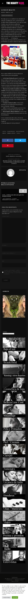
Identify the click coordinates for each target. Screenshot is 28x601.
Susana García (19, 579)
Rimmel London (11, 133)
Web (3, 261)
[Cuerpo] (14, 456)
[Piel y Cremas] (14, 443)
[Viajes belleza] (14, 523)
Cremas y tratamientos (7, 15)
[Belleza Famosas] (14, 470)
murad (4, 133)
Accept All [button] (15, 597)
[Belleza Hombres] (14, 496)
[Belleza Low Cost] (14, 403)
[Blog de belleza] (14, 483)
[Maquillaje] (14, 416)
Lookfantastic (11, 131)
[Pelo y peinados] (14, 430)
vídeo (9, 38)
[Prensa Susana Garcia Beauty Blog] (14, 536)
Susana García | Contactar (14, 317)
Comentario (6, 216)
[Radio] (14, 549)
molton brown (20, 131)
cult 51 (4, 131)
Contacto (9, 579)
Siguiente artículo (14, 159)
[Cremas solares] (14, 350)
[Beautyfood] (14, 363)
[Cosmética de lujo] (14, 390)
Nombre (4, 245)
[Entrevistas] (14, 563)
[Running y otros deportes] (14, 376)
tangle (18, 133)
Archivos (5, 332)
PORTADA (15, 577)
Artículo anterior (14, 154)
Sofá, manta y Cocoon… (14, 156)
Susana (3, 12)
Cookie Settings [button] (6, 597)
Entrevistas (15, 581)
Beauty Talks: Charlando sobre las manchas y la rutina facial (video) (14, 162)
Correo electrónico (8, 253)
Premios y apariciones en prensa (15, 578)
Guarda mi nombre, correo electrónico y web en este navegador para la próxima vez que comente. (14, 272)
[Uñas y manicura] (14, 509)
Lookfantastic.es (10, 121)
